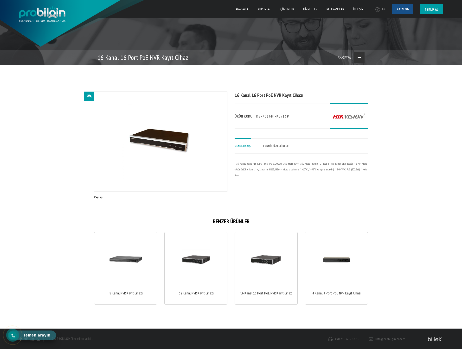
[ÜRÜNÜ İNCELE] (125, 268)
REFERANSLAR (335, 9)
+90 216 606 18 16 (347, 339)
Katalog (403, 9)
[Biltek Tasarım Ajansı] (434, 339)
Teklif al (431, 9)
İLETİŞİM (358, 9)
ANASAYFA (242, 9)
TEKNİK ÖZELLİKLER (276, 146)
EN (383, 9)
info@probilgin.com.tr (390, 339)
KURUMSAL (264, 9)
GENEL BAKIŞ (243, 146)
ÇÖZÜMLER (287, 9)
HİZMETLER (310, 9)
